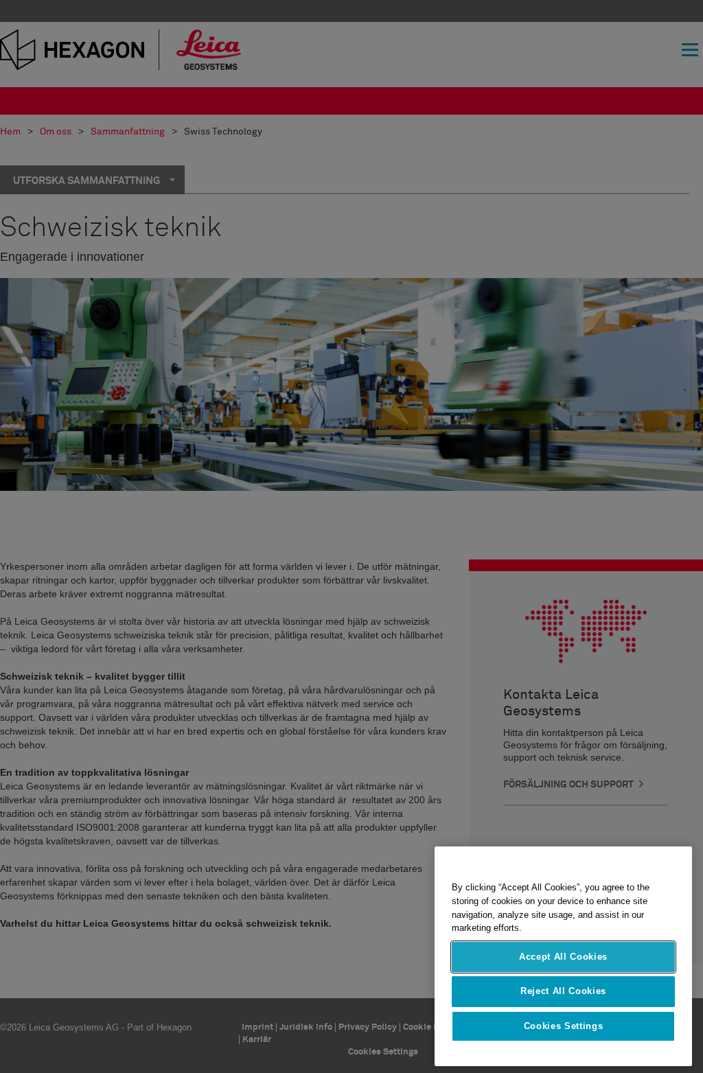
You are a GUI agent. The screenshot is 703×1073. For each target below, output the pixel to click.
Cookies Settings (563, 1026)
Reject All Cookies (563, 991)
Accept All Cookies (563, 956)
